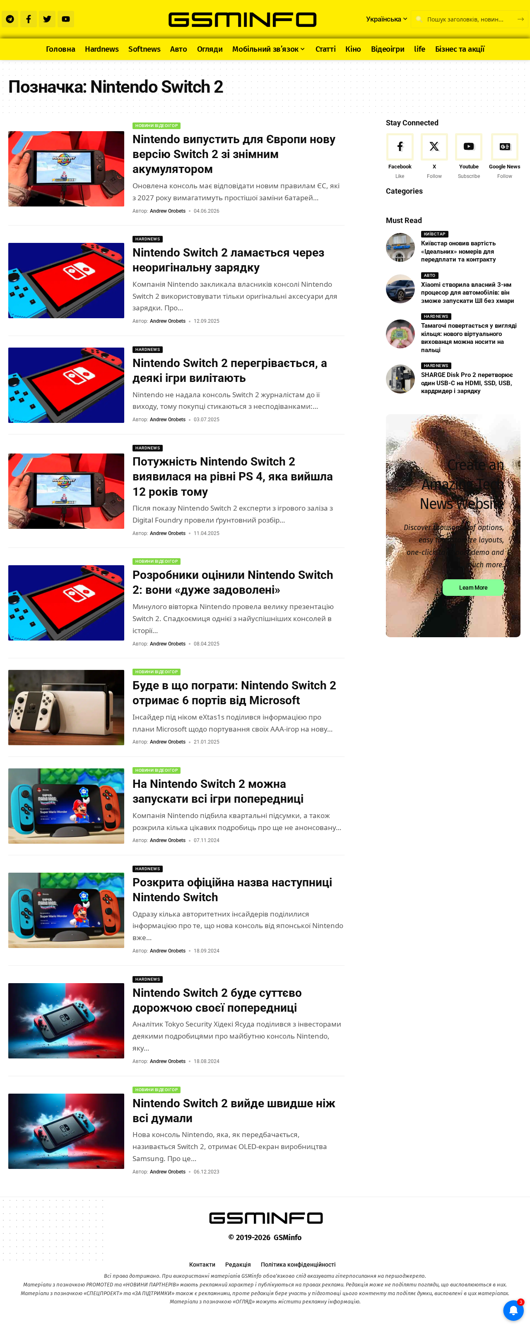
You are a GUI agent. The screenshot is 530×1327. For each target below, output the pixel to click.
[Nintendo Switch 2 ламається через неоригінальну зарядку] (66, 280)
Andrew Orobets (168, 211)
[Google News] (504, 157)
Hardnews (147, 239)
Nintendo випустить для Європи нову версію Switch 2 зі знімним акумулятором (233, 154)
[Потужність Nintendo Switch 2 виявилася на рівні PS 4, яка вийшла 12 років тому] (66, 491)
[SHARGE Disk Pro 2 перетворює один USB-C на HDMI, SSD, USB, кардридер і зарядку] (400, 379)
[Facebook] (400, 157)
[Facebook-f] (28, 19)
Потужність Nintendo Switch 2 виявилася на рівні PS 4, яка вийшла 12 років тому (232, 477)
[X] (434, 157)
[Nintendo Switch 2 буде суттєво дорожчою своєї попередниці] (66, 1020)
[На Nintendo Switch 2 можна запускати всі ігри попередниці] (66, 806)
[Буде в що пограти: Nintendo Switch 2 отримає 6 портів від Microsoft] (66, 707)
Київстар (435, 234)
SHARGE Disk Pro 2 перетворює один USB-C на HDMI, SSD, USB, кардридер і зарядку (467, 383)
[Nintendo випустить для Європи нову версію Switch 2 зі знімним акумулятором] (66, 168)
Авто (430, 275)
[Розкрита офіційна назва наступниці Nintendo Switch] (66, 910)
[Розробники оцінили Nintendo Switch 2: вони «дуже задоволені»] (66, 603)
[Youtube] (66, 19)
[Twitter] (47, 19)
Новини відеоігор (156, 125)
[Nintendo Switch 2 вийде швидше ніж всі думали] (66, 1131)
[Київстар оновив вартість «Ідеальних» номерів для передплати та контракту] (400, 247)
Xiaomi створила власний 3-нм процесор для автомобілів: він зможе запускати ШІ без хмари (467, 293)
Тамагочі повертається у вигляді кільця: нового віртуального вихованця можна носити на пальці (469, 338)
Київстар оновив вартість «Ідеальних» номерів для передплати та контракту (458, 251)
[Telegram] (10, 19)
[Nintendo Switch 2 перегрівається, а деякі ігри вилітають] (66, 385)
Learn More (473, 588)
